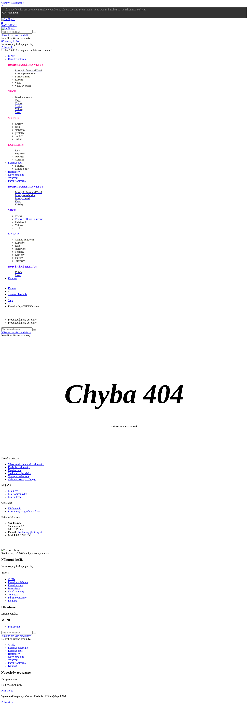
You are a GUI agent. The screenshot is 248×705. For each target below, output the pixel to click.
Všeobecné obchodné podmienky (26, 464)
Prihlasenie (14, 626)
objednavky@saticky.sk (29, 532)
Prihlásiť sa (7, 690)
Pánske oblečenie (17, 180)
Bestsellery (14, 171)
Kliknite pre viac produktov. (16, 35)
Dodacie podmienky (19, 467)
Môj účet (13, 490)
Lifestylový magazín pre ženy (24, 511)
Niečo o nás (14, 508)
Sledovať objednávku (19, 473)
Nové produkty (16, 174)
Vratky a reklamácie (18, 476)
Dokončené (17, 2)
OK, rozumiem (10, 12)
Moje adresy (14, 497)
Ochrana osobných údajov (22, 479)
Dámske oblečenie (18, 59)
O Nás (11, 56)
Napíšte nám (14, 470)
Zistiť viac (140, 9)
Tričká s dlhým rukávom (29, 219)
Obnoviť (6, 2)
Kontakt (12, 278)
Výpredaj (13, 177)
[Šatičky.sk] (8, 19)
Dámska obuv (15, 162)
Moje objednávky (17, 494)
